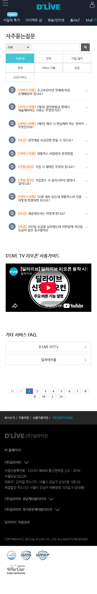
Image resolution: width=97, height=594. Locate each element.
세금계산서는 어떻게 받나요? (41, 213)
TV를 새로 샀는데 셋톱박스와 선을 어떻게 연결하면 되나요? (49, 198)
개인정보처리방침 (62, 417)
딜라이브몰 (48, 360)
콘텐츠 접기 (27, 462)
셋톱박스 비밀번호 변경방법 (45, 153)
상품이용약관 (40, 417)
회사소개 (9, 417)
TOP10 (20, 58)
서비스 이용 (48, 68)
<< (12, 391)
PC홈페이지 (12, 450)
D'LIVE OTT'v (48, 347)
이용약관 (24, 417)
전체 (48, 58)
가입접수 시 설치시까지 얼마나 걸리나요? (46, 181)
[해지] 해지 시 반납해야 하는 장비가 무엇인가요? (51, 125)
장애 (20, 68)
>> (61, 396)
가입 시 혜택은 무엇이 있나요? (46, 167)
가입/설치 (77, 58)
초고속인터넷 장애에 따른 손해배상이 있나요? (44, 91)
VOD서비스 (20, 77)
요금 (77, 68)
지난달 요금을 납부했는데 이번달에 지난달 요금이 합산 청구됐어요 (50, 228)
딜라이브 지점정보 (17, 522)
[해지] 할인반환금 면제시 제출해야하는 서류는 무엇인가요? (44, 108)
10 (43, 396)
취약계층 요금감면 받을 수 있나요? (45, 140)
